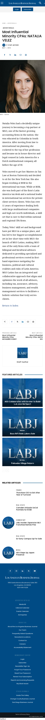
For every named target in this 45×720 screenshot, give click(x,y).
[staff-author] (4, 45)
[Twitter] (10, 54)
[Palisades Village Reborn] (22, 452)
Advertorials (12, 23)
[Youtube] (35, 571)
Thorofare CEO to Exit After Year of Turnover (28, 493)
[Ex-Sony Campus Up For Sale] (8, 538)
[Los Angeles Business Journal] (22, 3)
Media (22, 430)
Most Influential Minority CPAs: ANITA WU (34, 337)
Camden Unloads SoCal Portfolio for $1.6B (27, 508)
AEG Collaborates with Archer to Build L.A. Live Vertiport (22, 402)
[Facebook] (4, 54)
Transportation (22, 398)
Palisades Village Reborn (22, 463)
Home (4, 23)
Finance (19, 490)
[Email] (20, 54)
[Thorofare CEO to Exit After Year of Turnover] (8, 493)
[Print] (26, 54)
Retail (22, 460)
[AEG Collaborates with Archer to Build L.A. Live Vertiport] (22, 392)
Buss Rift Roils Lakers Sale (22, 433)
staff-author (13, 45)
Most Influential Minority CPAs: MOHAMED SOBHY (9, 337)
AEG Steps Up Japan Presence (25, 553)
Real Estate (20, 505)
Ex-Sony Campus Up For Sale (29, 538)
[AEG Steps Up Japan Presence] (8, 553)
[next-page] (7, 470)
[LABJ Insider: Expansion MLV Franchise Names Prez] (8, 523)
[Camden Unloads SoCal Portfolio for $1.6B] (8, 508)
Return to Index (10, 305)
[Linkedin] (15, 54)
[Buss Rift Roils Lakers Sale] (22, 422)
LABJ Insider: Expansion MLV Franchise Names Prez (28, 523)
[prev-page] (3, 470)
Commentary (21, 520)
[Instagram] (16, 571)
